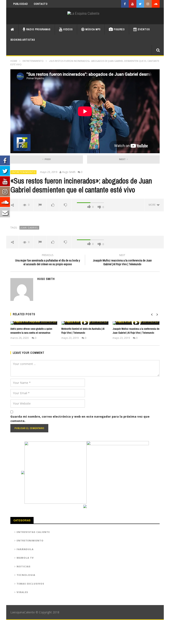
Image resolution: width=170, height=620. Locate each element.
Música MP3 (92, 29)
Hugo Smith (68, 172)
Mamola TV (25, 557)
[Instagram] (148, 4)
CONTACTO (41, 4)
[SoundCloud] (156, 4)
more (153, 205)
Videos (67, 29)
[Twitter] (140, 4)
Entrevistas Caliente (33, 532)
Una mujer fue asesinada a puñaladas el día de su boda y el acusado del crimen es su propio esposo (47, 260)
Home (13, 60)
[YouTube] (132, 4)
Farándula (25, 549)
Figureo (119, 29)
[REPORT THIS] (40, 205)
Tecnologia (26, 574)
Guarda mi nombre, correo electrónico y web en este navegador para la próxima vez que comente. (79, 419)
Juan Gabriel (29, 227)
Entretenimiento (33, 60)
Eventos (143, 29)
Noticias (23, 566)
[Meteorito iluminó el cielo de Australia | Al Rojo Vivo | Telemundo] (84, 323)
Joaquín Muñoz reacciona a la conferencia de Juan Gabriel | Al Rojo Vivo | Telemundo (122, 260)
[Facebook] (125, 4)
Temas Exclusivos (30, 583)
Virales (22, 592)
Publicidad (20, 4)
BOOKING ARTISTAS (23, 39)
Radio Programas (38, 29)
